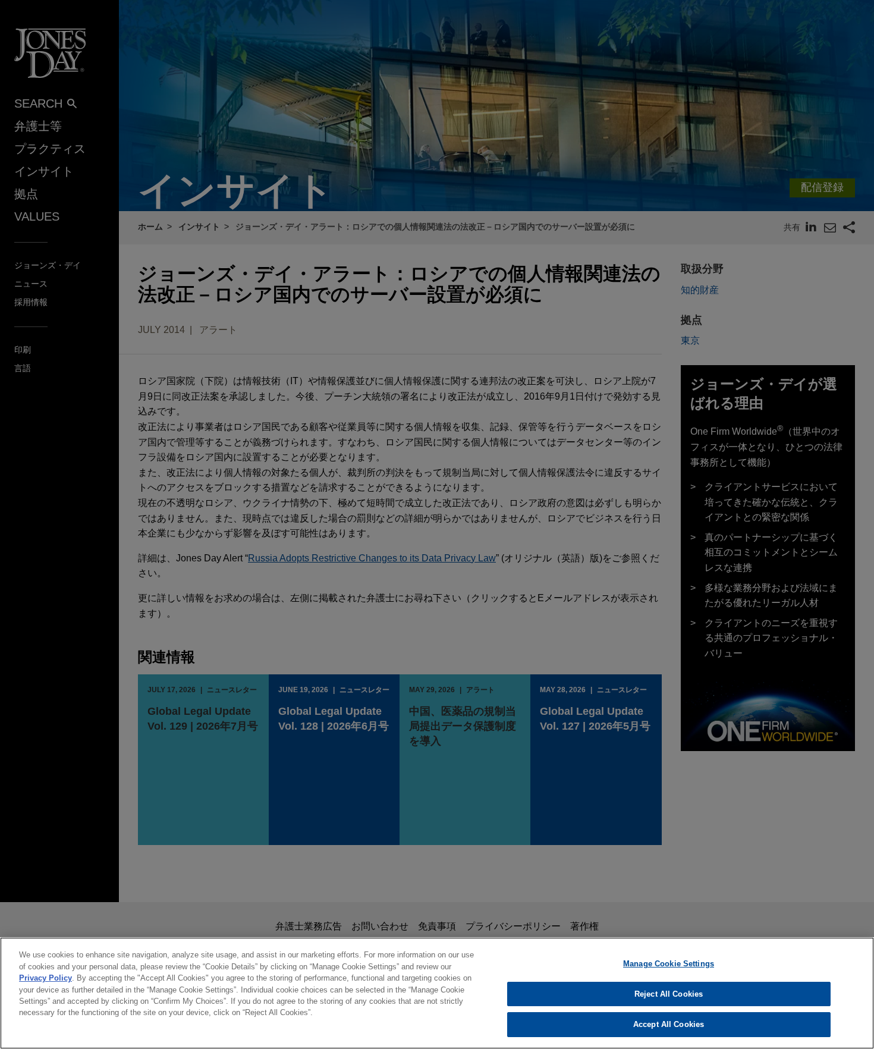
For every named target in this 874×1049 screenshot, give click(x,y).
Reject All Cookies (668, 994)
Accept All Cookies (668, 1024)
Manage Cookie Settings (668, 963)
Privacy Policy (45, 977)
